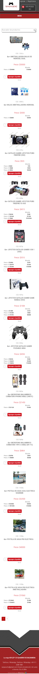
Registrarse (32, 1)
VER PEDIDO (30, 7)
